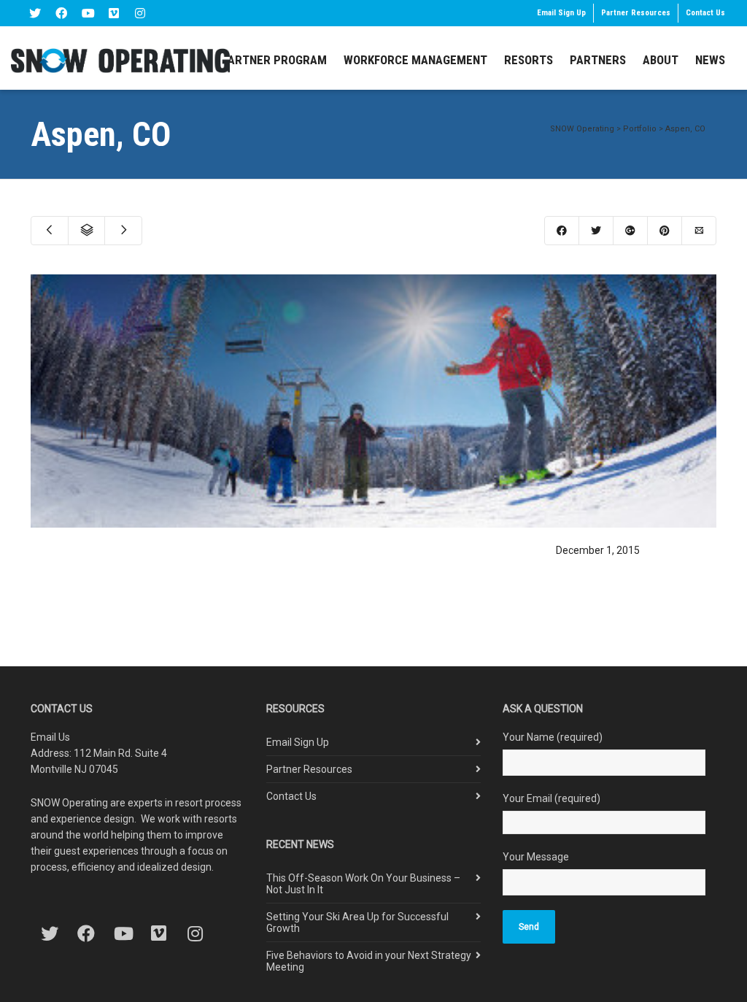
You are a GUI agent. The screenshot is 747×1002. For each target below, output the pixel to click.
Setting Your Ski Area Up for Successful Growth (357, 922)
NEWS (710, 60)
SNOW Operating (582, 129)
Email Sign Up (561, 13)
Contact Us (705, 13)
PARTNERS (598, 60)
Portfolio (640, 129)
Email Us (50, 737)
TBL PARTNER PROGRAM (262, 60)
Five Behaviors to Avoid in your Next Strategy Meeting (368, 961)
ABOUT (660, 60)
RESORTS (528, 60)
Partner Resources (635, 13)
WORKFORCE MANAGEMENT (415, 60)
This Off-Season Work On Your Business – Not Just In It (363, 883)
